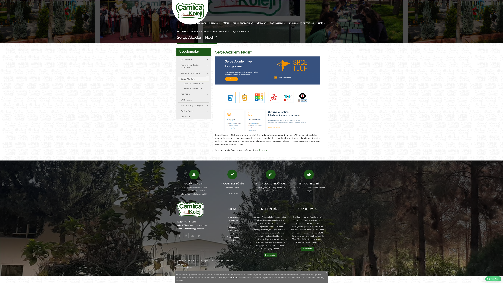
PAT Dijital (185, 94)
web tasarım (181, 264)
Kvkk (233, 234)
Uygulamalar (233, 230)
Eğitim (226, 23)
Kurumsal (214, 23)
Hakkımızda (234, 221)
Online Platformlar (243, 23)
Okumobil (185, 117)
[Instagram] (185, 235)
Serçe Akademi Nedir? (194, 84)
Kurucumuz (307, 249)
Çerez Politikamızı (231, 278)
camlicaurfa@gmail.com (194, 229)
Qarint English (187, 111)
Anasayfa (201, 23)
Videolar (261, 23)
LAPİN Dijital (186, 100)
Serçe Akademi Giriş (193, 89)
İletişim (321, 23)
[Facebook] (179, 235)
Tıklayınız (263, 150)
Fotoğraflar (277, 23)
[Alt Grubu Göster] (207, 58)
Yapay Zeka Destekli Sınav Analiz (190, 66)
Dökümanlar (233, 227)
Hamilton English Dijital (192, 106)
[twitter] (198, 235)
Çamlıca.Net (187, 59)
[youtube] (192, 235)
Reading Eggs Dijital (190, 73)
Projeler (292, 23)
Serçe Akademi (188, 79)
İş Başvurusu (307, 23)
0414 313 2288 (190, 222)
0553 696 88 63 (200, 225)
